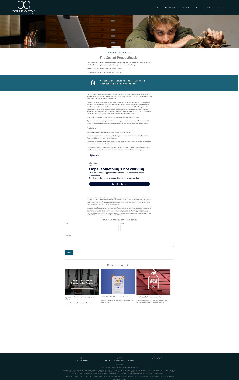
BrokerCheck (134, 367)
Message (68, 235)
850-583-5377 (84, 361)
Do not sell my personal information (165, 376)
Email (122, 223)
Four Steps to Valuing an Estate (148, 297)
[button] (158, 8)
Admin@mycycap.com (157, 361)
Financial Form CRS (120, 364)
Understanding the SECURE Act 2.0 (114, 296)
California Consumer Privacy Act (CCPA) (113, 376)
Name (67, 223)
